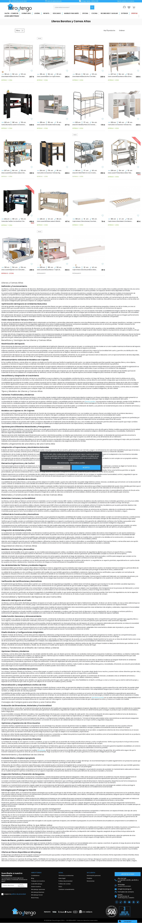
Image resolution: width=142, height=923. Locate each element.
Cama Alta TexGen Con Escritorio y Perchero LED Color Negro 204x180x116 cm (13, 221)
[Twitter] (138, 902)
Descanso (57, 13)
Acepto (86, 467)
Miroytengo (41, 750)
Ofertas (134, 13)
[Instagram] (116, 902)
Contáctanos (35, 875)
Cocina (94, 13)
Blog (32, 878)
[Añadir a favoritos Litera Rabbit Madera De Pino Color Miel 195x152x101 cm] (103, 71)
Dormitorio (26, 13)
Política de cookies (65, 884)
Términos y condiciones (66, 875)
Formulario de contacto (126, 892)
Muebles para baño (71, 13)
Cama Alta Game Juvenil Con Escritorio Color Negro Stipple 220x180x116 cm (13, 124)
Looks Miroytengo (12, 16)
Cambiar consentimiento (66, 889)
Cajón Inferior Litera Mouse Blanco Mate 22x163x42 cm (84, 270)
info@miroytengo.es (124, 889)
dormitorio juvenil (97, 697)
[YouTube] (129, 902)
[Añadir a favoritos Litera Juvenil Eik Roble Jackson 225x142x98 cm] (67, 216)
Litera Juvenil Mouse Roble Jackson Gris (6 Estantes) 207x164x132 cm (13, 173)
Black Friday (35, 898)
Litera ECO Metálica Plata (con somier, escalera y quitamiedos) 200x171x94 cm (84, 124)
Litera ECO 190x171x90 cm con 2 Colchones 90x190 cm (84, 173)
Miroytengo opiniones (38, 889)
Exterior (124, 13)
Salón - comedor (11, 13)
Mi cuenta (91, 873)
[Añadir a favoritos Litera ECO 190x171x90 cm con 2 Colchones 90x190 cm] (103, 167)
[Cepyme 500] (111, 911)
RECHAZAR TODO (56, 467)
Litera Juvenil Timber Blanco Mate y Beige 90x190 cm (120, 173)
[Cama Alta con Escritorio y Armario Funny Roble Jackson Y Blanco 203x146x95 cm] (124, 103)
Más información (63, 463)
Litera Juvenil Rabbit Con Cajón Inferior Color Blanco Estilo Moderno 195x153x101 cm (49, 76)
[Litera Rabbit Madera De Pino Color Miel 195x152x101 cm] (3, 72)
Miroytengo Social (37, 895)
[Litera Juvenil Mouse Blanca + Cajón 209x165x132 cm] (74, 265)
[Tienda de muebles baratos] (20, 7)
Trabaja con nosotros (38, 881)
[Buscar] (92, 7)
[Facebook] (125, 902)
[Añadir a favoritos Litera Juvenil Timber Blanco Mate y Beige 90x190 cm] (138, 167)
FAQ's (60, 887)
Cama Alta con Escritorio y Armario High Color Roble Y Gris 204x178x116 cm (49, 173)
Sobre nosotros (36, 887)
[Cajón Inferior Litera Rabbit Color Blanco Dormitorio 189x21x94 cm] (124, 200)
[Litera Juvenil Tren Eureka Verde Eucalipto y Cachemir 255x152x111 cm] (53, 103)
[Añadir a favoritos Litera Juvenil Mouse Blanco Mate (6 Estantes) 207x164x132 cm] (138, 71)
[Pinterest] (133, 902)
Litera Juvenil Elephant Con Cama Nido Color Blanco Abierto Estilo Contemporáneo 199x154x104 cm (13, 270)
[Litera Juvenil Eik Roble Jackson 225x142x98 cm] (53, 200)
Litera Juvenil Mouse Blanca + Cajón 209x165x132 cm (49, 270)
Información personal (93, 875)
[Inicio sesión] (124, 7)
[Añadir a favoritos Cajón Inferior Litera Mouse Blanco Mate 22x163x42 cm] (103, 264)
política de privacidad (18, 894)
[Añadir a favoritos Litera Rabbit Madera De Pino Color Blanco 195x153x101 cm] (32, 71)
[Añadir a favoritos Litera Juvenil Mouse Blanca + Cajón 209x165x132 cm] (67, 264)
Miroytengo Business (37, 892)
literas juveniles (90, 402)
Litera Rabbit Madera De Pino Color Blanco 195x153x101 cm (13, 76)
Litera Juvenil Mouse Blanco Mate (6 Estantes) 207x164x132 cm (120, 76)
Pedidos (89, 878)
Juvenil (37, 13)
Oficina (85, 13)
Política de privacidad (65, 881)
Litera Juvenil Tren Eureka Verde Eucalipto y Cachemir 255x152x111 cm (49, 124)
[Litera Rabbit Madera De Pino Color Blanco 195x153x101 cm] (17, 55)
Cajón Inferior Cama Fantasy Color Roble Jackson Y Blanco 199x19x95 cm (84, 221)
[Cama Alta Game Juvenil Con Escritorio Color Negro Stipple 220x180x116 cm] (17, 103)
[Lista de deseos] (129, 7)
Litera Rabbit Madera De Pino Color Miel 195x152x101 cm (84, 76)
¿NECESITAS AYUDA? (127, 874)
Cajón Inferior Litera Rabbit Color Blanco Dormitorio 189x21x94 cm (120, 221)
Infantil (46, 13)
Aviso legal (62, 878)
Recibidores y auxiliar (109, 13)
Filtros (18, 31)
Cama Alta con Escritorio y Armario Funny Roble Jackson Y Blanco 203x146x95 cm (120, 124)
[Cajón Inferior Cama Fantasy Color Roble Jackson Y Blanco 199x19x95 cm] (88, 200)
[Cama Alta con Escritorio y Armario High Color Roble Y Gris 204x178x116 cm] (53, 151)
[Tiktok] (121, 902)
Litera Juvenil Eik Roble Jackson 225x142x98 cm (49, 221)
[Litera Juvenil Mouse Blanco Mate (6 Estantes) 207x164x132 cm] (124, 55)
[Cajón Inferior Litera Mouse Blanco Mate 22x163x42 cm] (109, 72)
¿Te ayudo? (125, 921)
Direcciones (90, 881)
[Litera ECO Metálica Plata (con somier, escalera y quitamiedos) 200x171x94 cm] (88, 103)
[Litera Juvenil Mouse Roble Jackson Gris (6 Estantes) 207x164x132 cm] (17, 151)
